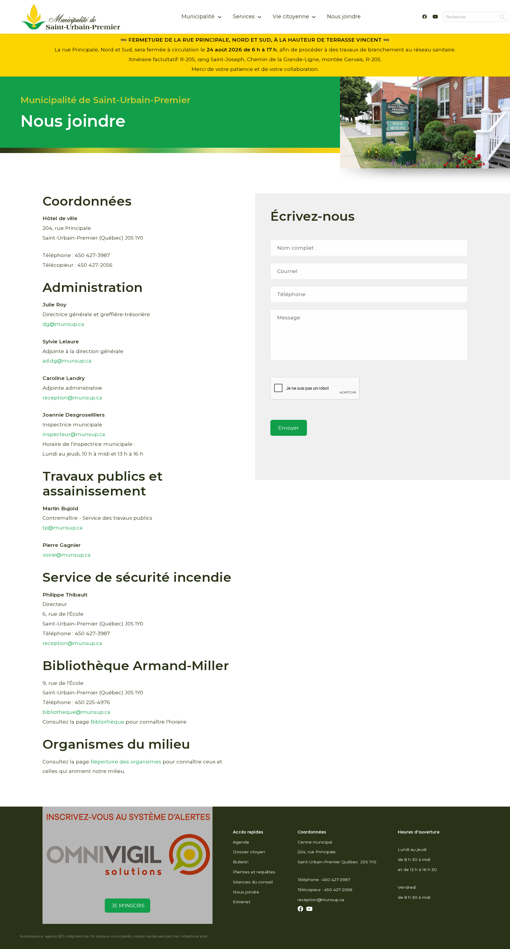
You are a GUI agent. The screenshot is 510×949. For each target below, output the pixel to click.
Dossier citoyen (249, 851)
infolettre (188, 936)
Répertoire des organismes (126, 761)
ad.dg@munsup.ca (66, 361)
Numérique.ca (31, 936)
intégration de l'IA (80, 936)
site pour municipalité (113, 936)
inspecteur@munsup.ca (73, 434)
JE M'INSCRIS (127, 905)
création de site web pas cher (156, 936)
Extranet (241, 901)
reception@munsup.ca (72, 397)
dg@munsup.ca (63, 324)
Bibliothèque (107, 722)
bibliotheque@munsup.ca (76, 712)
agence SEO (54, 936)
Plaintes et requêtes (254, 872)
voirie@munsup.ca (66, 555)
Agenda (241, 842)
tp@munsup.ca (62, 527)
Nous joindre (344, 16)
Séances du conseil (253, 882)
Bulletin (241, 861)
